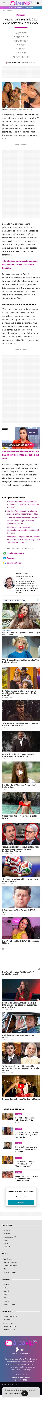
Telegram (11, 558)
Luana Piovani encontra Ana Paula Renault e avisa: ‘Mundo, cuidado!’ (26, 1178)
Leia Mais (16, 1393)
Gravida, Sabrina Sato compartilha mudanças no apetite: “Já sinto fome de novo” (23, 504)
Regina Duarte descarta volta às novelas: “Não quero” (25, 1120)
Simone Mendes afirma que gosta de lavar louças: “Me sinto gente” (26, 1134)
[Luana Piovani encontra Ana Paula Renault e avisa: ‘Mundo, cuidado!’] (7, 1174)
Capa (3, 10)
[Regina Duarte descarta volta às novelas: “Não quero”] (7, 1116)
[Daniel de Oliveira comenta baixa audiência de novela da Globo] (7, 1145)
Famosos (9, 10)
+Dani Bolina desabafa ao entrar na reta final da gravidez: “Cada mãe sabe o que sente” (20, 454)
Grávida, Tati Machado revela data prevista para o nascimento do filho (22, 512)
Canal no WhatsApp (15, 553)
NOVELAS (5, 1254)
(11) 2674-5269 (21, 1380)
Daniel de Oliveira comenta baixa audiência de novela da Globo (26, 1149)
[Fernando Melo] (7, 63)
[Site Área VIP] (21, 3)
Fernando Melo (15, 62)
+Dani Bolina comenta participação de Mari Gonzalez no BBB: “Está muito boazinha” (20, 264)
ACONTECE (6, 1279)
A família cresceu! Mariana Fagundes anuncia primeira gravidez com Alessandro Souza (23, 520)
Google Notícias (14, 563)
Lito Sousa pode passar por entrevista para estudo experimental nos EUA (23, 530)
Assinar (21, 1202)
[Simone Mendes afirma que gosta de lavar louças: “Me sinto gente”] (7, 1131)
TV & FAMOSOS (7, 1225)
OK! (24, 1393)
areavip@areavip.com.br (21, 1377)
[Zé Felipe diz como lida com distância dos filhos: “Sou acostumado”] (7, 1160)
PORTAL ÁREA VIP (8, 1311)
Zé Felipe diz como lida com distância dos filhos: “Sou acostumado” (25, 1163)
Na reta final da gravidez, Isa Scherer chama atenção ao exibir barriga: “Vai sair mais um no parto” (23, 539)
